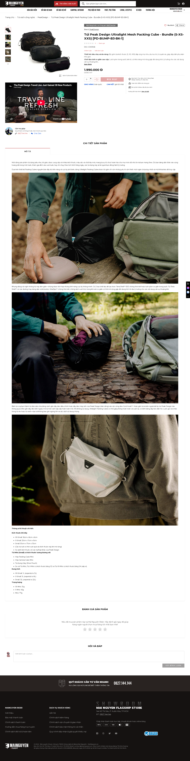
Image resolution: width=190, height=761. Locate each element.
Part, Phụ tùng (110, 10)
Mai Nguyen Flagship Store (119, 707)
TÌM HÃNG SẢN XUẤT (67, 4)
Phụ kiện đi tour (94, 10)
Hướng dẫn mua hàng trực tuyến (20, 727)
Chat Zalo (37, 133)
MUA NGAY (112, 79)
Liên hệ (52, 713)
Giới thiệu (9, 713)
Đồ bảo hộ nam (46, 10)
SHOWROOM (120, 704)
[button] (85, 43)
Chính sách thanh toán (15, 722)
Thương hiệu (150, 10)
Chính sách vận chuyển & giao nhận (65, 722)
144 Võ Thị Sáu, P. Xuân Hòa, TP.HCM (112, 711)
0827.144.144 (22, 133)
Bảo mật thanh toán (14, 718)
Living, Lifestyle (126, 10)
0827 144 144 (105, 714)
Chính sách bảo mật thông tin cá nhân (66, 727)
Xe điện (138, 10)
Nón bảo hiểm (32, 10)
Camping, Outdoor (77, 10)
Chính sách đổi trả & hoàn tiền (18, 732)
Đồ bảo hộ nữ (61, 10)
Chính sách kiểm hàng (59, 718)
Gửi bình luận (173, 665)
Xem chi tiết (145, 91)
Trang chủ (9, 17)
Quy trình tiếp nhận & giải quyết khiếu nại (67, 732)
